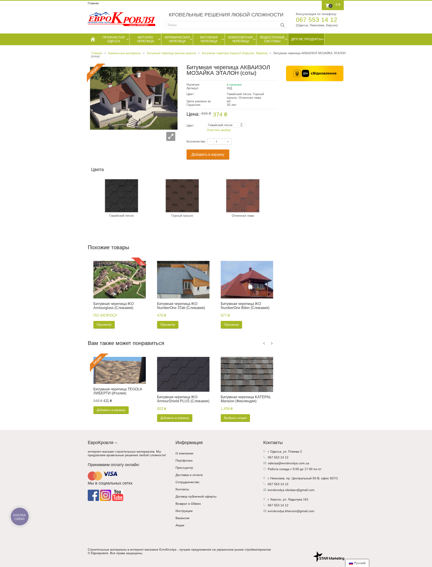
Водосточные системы (272, 39)
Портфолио (184, 460)
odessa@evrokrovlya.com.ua (288, 463)
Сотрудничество (187, 482)
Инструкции (184, 511)
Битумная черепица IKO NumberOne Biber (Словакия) (245, 306)
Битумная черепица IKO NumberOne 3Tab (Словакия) (181, 306)
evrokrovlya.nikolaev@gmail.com (291, 490)
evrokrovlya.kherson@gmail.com (291, 511)
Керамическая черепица (177, 39)
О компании (184, 453)
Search (282, 25)
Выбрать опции (235, 418)
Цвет (190, 125)
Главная (93, 3)
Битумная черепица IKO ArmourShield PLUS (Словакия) (183, 399)
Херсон (275, 499)
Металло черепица (145, 39)
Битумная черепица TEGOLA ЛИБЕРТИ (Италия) (117, 391)
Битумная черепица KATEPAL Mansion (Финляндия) (246, 399)
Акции (180, 525)
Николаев (277, 478)
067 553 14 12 (316, 19)
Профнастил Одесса (114, 39)
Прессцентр (184, 467)
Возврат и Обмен (188, 503)
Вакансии (182, 518)
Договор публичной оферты (196, 496)
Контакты (182, 489)
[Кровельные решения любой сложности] (121, 19)
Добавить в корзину (207, 154)
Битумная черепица (209, 39)
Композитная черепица (240, 39)
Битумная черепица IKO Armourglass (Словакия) (113, 306)
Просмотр (104, 324)
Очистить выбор (218, 130)
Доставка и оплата (189, 475)
